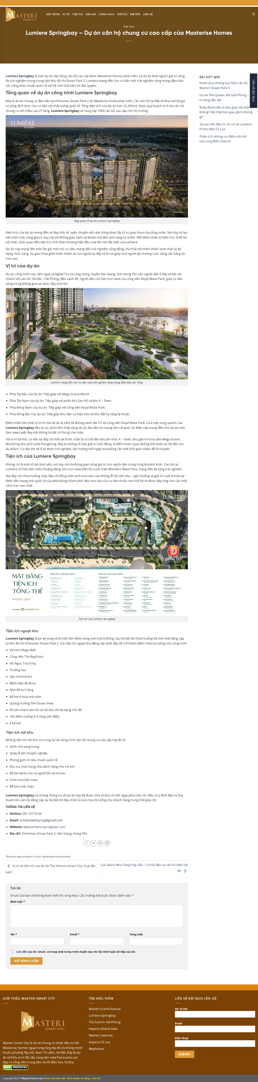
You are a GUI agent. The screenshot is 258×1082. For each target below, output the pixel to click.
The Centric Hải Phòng (105, 1022)
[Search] (253, 14)
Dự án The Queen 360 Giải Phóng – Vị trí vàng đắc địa (225, 97)
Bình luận (17, 901)
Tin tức (135, 14)
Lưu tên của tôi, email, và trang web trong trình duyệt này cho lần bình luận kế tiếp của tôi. (76, 951)
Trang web (136, 934)
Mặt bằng (53, 14)
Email (74, 934)
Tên (13, 934)
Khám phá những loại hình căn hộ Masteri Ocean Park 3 (223, 85)
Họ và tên (181, 1009)
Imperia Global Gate (103, 1029)
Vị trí (66, 14)
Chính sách (106, 14)
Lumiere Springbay (102, 1015)
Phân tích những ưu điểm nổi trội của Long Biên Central (223, 138)
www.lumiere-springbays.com (44, 827)
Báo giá (91, 14)
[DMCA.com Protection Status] (15, 1067)
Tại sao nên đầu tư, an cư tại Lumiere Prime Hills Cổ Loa (225, 126)
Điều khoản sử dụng (78, 1078)
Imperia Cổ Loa (99, 1042)
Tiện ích (77, 14)
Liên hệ (148, 14)
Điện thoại (181, 1038)
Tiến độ (122, 14)
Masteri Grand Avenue (105, 1009)
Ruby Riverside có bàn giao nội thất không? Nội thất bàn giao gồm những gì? (225, 112)
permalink (64, 856)
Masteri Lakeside (101, 1035)
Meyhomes (96, 1049)
